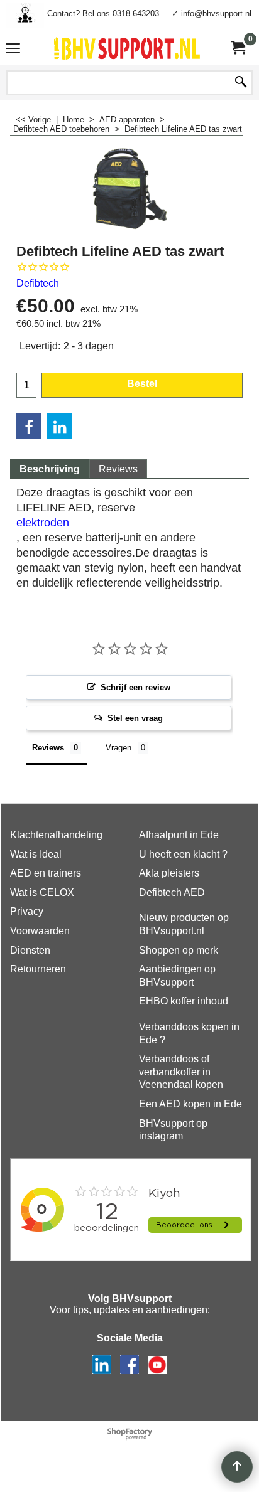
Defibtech (37, 283)
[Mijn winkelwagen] (237, 48)
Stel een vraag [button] (135, 718)
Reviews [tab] (48, 747)
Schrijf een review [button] (135, 687)
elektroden (42, 522)
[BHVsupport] (127, 48)
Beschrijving (49, 469)
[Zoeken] (240, 83)
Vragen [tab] (118, 747)
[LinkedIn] (59, 426)
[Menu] (13, 49)
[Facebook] (28, 426)
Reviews (118, 469)
